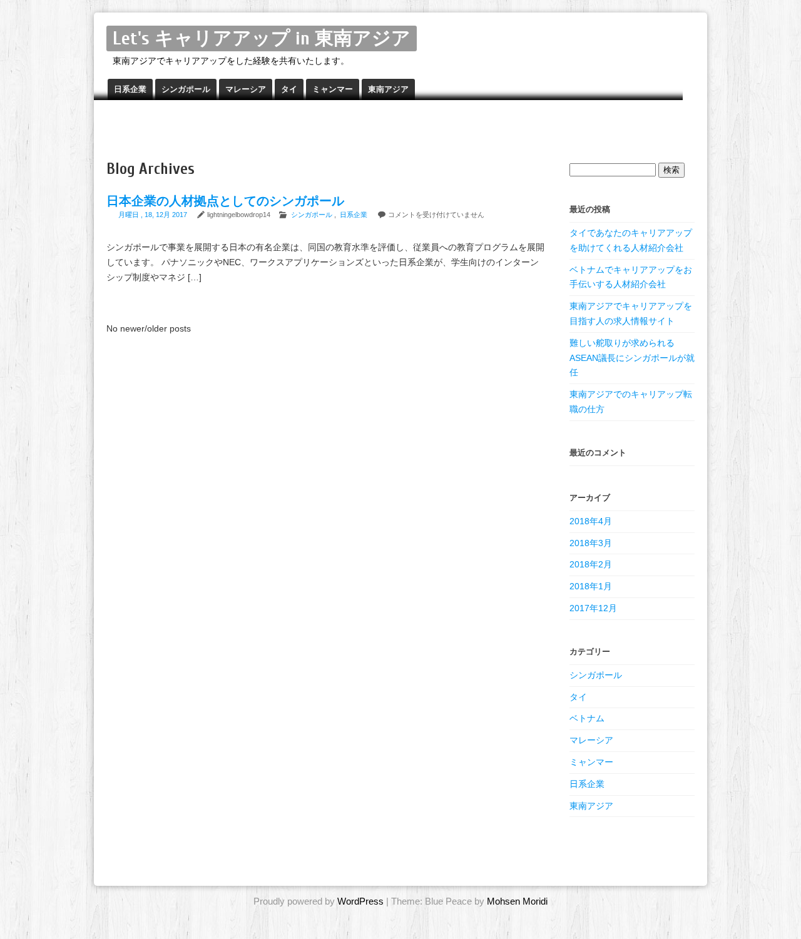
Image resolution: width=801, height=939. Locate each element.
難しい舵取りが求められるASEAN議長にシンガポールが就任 (632, 358)
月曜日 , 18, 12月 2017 (153, 214)
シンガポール (185, 89)
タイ (289, 89)
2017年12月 (593, 608)
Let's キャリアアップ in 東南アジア (262, 38)
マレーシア (245, 89)
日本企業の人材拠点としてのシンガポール (225, 201)
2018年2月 (590, 564)
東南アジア (388, 89)
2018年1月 (590, 586)
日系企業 (130, 89)
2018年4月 (590, 521)
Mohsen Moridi (517, 901)
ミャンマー (332, 89)
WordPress (360, 901)
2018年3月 (590, 543)
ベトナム (587, 718)
